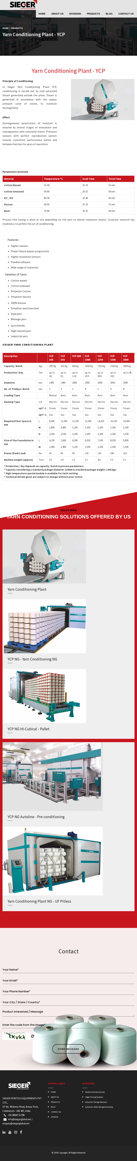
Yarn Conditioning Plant (27, 589)
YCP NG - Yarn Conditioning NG (32, 659)
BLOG (53, 1107)
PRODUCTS (55, 1102)
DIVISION (54, 1117)
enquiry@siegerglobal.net (16, 1123)
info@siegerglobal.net (19, 1119)
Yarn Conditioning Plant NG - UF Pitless (39, 901)
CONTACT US (56, 1112)
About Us (57, 13)
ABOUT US (55, 1097)
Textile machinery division (95, 1092)
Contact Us (126, 13)
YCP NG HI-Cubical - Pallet (28, 728)
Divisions (75, 13)
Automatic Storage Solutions (96, 1102)
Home (41, 13)
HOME (53, 1092)
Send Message (68, 1049)
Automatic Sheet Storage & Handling (99, 1107)
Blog (109, 13)
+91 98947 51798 (16, 1115)
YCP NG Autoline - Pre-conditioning (36, 816)
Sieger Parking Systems (94, 1097)
